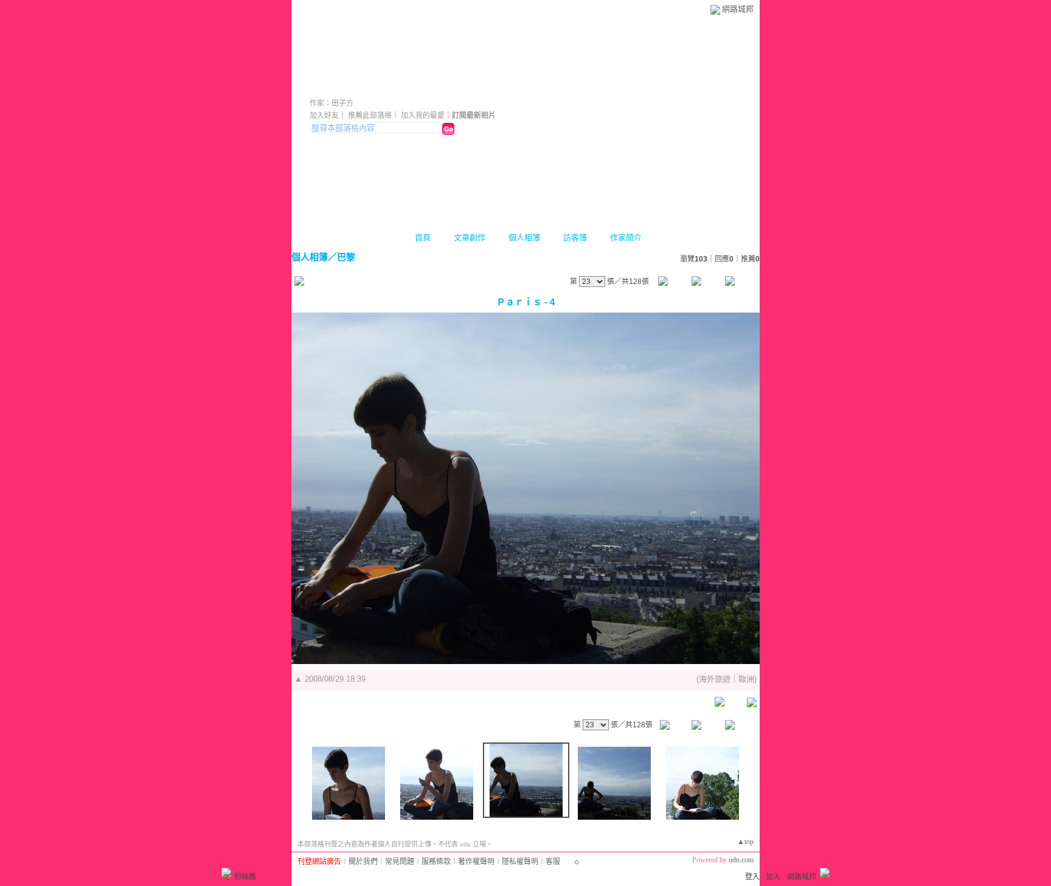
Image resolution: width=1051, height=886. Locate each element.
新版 (420, 86)
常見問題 (399, 861)
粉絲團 (245, 877)
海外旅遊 (714, 679)
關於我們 (363, 861)
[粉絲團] (226, 872)
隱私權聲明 (520, 861)
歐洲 (746, 679)
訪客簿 (575, 237)
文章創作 (469, 237)
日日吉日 (344, 86)
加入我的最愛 (423, 115)
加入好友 (324, 115)
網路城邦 (738, 8)
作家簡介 (626, 237)
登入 (752, 877)
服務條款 (436, 861)
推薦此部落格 (370, 115)
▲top (745, 841)
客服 (553, 861)
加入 (773, 877)
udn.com (741, 860)
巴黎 (346, 257)
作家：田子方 (331, 103)
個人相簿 (524, 237)
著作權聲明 (476, 861)
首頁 (423, 237)
